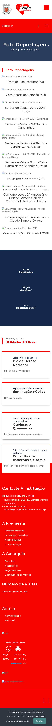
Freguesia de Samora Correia (18, 495)
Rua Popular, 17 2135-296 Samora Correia (26, 499)
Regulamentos (13, 570)
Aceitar (39, 721)
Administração (13, 615)
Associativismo (13, 539)
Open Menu (47, 26)
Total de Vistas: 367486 (14, 591)
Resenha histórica (14, 530)
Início (14, 49)
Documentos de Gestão (18, 574)
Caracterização (13, 544)
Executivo (10, 561)
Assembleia (11, 565)
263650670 (10, 503)
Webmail (10, 620)
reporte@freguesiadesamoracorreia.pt (25, 509)
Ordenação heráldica (16, 535)
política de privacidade (17, 721)
